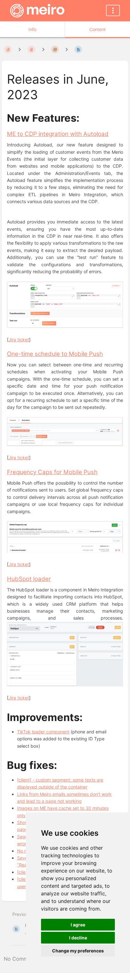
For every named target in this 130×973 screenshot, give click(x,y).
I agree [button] (78, 924)
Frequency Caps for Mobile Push (52, 472)
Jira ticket (19, 339)
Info (32, 29)
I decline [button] (78, 937)
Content (97, 29)
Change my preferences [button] (78, 950)
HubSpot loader (29, 579)
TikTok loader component (43, 731)
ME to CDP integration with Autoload (58, 134)
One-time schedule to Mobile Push (55, 354)
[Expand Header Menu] (113, 10)
